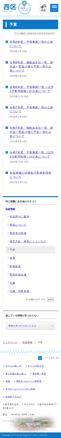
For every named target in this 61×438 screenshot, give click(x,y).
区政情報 (10, 209)
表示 (51, 299)
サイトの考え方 (36, 366)
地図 (7, 381)
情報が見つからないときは (22, 326)
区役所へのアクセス (24, 9)
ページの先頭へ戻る (52, 358)
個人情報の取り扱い (15, 374)
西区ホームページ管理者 (29, 381)
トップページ (10, 342)
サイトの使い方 (13, 366)
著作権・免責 (39, 374)
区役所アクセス (13, 397)
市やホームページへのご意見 (20, 389)
